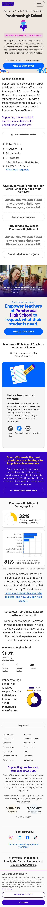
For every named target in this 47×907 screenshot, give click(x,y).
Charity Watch (17, 798)
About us (27, 734)
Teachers (32, 857)
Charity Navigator (33, 798)
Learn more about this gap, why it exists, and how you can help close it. (23, 596)
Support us (7, 751)
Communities (29, 747)
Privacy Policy (7, 889)
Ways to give (8, 760)
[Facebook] (27, 837)
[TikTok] (35, 837)
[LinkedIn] (19, 837)
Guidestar (25, 801)
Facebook (19, 433)
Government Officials (24, 864)
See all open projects (23, 217)
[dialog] (23, 888)
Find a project (8, 734)
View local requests (17, 169)
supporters (13, 809)
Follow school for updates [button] (25, 135)
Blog (25, 751)
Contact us (28, 760)
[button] (10, 431)
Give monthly (8, 738)
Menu (39, 4)
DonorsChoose (8, 4)
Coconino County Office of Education (23, 11)
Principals (10, 861)
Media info (28, 756)
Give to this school (23, 65)
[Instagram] (11, 837)
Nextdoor (36, 433)
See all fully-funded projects (23, 254)
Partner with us (9, 747)
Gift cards (7, 743)
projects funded (34, 809)
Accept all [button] (23, 902)
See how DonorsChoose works (23, 490)
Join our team (29, 743)
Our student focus (31, 738)
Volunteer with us (10, 756)
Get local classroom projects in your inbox (23, 845)
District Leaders (27, 861)
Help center (23, 725)
